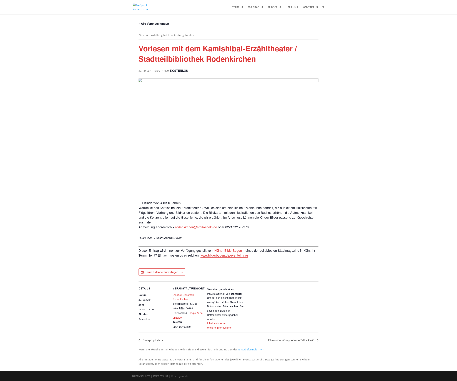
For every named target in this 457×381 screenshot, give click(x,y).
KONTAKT (308, 7)
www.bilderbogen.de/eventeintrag (224, 255)
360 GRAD (253, 7)
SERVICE (272, 7)
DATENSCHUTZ (141, 376)
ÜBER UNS (292, 7)
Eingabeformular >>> (250, 349)
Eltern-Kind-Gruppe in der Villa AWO (291, 340)
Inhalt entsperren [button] (216, 323)
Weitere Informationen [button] (219, 327)
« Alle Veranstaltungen (154, 23)
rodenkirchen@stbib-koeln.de (196, 227)
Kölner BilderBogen (228, 250)
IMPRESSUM (160, 376)
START (235, 7)
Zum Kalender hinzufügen (162, 272)
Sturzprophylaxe (152, 340)
